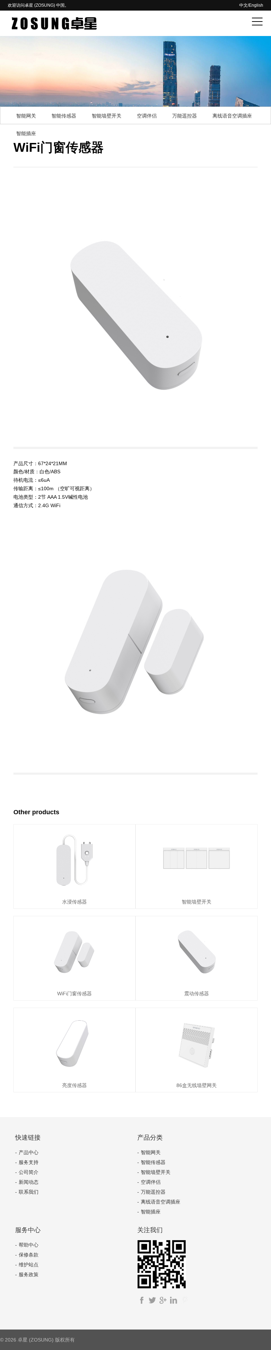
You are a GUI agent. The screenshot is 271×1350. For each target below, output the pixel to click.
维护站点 (28, 1264)
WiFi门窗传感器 (74, 993)
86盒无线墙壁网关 (196, 1085)
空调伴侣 (147, 116)
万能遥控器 (184, 116)
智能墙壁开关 (106, 116)
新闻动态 (28, 1182)
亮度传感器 (74, 1085)
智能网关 (26, 116)
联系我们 (28, 1192)
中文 (243, 5)
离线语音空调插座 (232, 116)
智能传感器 (64, 116)
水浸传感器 (74, 902)
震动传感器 (196, 993)
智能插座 (26, 133)
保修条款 (28, 1255)
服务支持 (28, 1162)
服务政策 (28, 1274)
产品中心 (28, 1152)
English (256, 5)
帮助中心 (28, 1245)
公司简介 (28, 1172)
